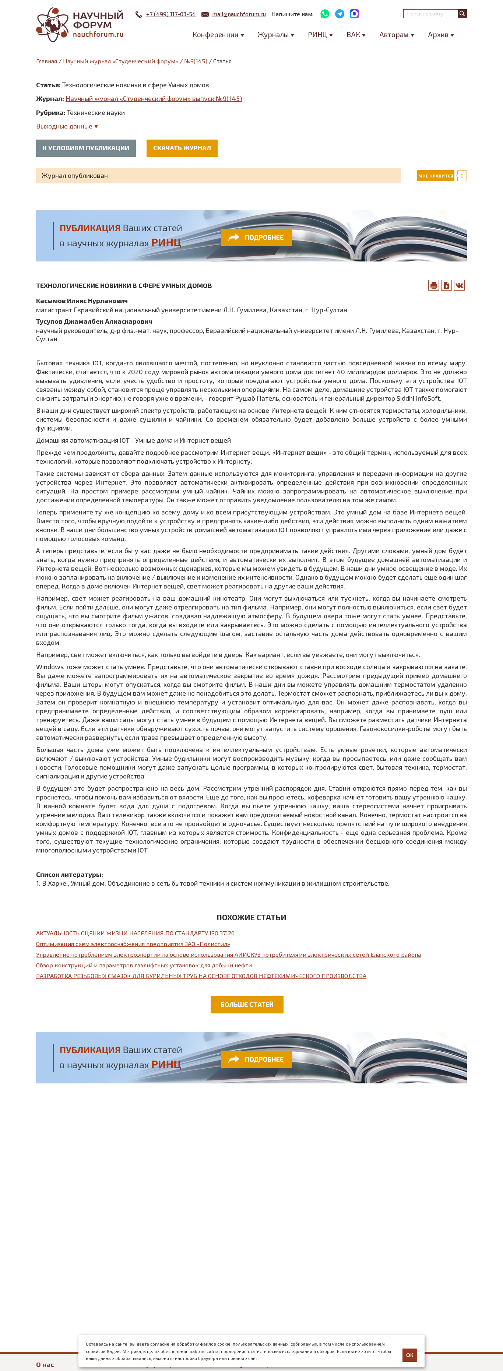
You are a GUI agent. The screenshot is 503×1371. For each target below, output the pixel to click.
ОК (410, 1355)
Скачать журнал (182, 148)
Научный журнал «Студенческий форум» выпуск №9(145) (154, 98)
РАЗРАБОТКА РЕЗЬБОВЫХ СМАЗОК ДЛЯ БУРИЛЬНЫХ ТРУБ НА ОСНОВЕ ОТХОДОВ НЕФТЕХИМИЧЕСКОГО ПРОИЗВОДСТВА (201, 975)
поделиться (459, 285)
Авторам (394, 34)
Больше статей (247, 1004)
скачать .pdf (446, 285)
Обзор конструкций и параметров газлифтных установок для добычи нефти (144, 965)
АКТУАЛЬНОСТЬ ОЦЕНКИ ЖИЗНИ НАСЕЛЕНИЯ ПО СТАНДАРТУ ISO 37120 (135, 932)
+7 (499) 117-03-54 (171, 13)
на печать (433, 285)
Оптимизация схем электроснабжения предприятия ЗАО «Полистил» (133, 943)
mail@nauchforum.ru (239, 13)
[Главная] (80, 24)
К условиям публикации (86, 148)
